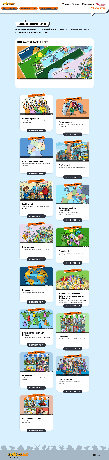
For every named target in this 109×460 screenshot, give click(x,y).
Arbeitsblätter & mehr (50, 29)
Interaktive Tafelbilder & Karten (27, 29)
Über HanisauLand (45, 455)
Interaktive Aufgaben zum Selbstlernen (74, 29)
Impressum (54, 455)
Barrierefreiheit (71, 455)
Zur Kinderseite (89, 4)
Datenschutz (62, 455)
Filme (46, 32)
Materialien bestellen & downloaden (29, 32)
